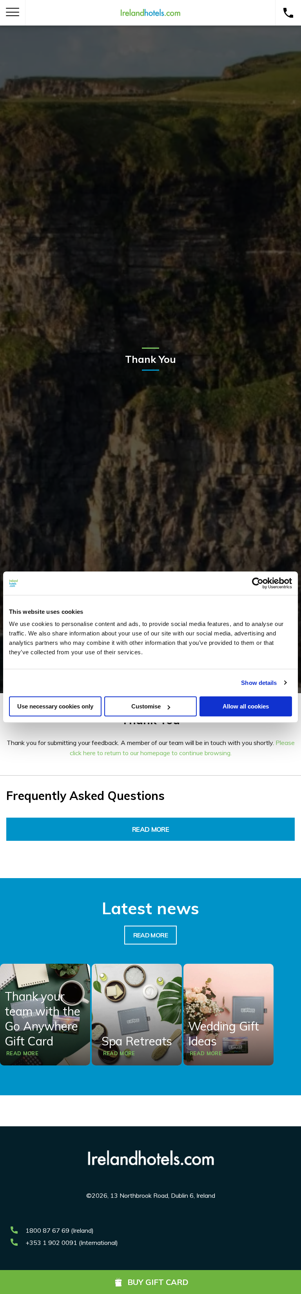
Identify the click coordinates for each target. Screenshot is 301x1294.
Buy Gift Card (158, 1282)
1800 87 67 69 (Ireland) (59, 1230)
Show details (259, 682)
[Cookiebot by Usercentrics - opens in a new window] (257, 583)
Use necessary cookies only (55, 706)
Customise (146, 706)
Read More (150, 829)
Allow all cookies (246, 706)
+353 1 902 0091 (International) (71, 1242)
